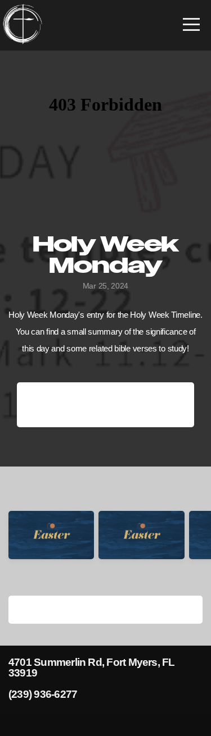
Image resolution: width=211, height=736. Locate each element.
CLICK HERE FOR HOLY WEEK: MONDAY (105, 404)
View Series (105, 609)
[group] (51, 544)
